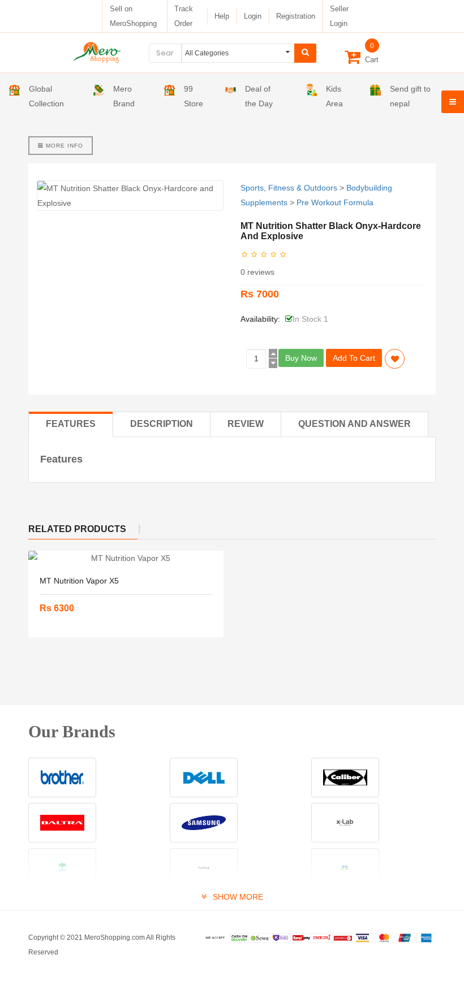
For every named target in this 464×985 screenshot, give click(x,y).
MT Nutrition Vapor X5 (79, 580)
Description (161, 424)
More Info (63, 145)
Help (221, 16)
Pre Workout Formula (335, 202)
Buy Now (301, 357)
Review (245, 424)
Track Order (183, 16)
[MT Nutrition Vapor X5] (126, 558)
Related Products (77, 529)
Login (252, 16)
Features (71, 424)
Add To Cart (354, 357)
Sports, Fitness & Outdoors (288, 187)
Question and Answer (354, 424)
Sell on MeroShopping (133, 16)
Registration (295, 16)
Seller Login (339, 16)
